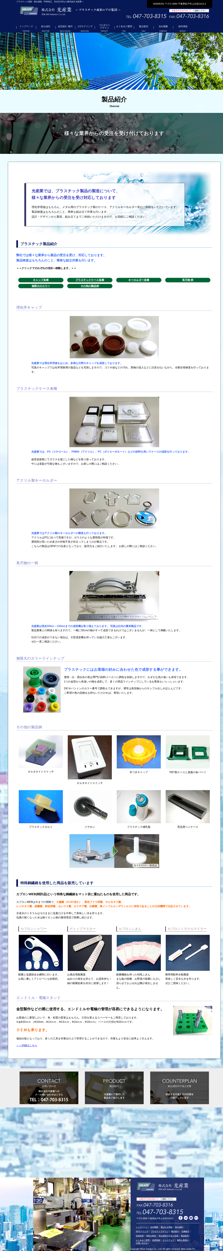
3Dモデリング (65, 28)
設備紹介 (185, 1231)
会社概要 (143, 28)
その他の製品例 (90, 286)
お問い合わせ (183, 28)
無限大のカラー (41, 286)
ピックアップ (168, 1240)
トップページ (26, 28)
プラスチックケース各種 (89, 279)
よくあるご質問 (104, 28)
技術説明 (140, 1236)
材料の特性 (151, 1236)
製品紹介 (175, 1231)
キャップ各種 (41, 279)
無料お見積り (183, 1240)
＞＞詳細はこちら (26, 1045)
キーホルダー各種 (138, 279)
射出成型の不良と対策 (168, 1236)
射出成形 (46, 28)
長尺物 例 (187, 279)
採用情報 (163, 28)
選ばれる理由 (166, 1227)
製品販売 (124, 28)
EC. (194, 1249)
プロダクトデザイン (85, 28)
